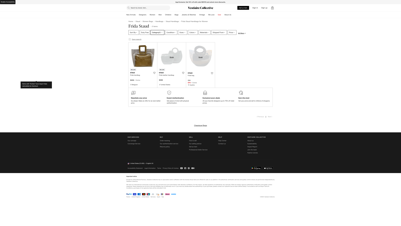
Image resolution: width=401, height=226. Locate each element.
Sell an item (243, 8)
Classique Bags (200, 125)
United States (145, 197)
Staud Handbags (172, 21)
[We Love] (216, 15)
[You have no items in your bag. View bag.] (272, 7)
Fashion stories (252, 153)
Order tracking (165, 141)
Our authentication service (169, 144)
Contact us (222, 144)
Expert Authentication (175, 98)
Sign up (264, 8)
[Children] (173, 15)
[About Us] (233, 15)
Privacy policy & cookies (171, 168)
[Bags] (180, 15)
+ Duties (137, 80)
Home (130, 21)
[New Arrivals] (137, 15)
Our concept (132, 141)
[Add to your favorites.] (154, 73)
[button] (272, 7)
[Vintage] (206, 15)
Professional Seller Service (198, 150)
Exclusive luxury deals (211, 98)
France (128, 197)
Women (152, 15)
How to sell (193, 141)
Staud (137, 21)
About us (250, 141)
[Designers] (148, 15)
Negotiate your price (139, 98)
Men (160, 15)
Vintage (202, 15)
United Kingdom (136, 197)
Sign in (255, 8)
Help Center (222, 141)
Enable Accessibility (8, 2)
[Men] (163, 15)
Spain (158, 197)
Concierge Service (134, 144)
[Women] (157, 15)
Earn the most (243, 98)
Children (168, 15)
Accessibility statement (135, 168)
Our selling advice (195, 144)
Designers (142, 15)
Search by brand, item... (139, 8)
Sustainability (252, 144)
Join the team (252, 150)
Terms (159, 168)
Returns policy (165, 147)
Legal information (149, 168)
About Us (227, 15)
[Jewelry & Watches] (197, 15)
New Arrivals (131, 15)
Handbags (159, 21)
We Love (211, 15)
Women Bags (148, 21)
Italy (163, 197)
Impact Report (252, 147)
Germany (153, 197)
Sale (219, 15)
